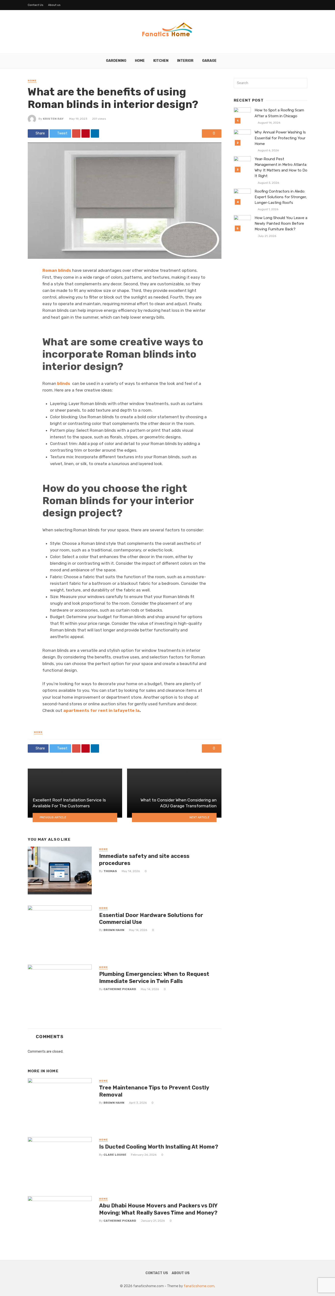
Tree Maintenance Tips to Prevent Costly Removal (154, 1091)
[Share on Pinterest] (85, 133)
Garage (209, 61)
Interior (185, 61)
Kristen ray (53, 118)
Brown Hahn (113, 930)
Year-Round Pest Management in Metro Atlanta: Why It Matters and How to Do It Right (281, 167)
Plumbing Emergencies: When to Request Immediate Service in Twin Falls (154, 977)
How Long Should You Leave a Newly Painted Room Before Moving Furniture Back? (281, 223)
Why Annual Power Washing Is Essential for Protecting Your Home (280, 138)
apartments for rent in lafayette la (101, 710)
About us (54, 5)
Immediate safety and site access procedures (144, 859)
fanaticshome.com (199, 1286)
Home (140, 61)
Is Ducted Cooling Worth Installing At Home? (158, 1147)
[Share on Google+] (76, 133)
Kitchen (160, 61)
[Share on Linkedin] (95, 133)
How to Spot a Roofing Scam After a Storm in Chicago (279, 113)
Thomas (110, 871)
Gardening (116, 61)
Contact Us (35, 5)
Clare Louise (114, 1154)
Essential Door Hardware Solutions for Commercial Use (151, 918)
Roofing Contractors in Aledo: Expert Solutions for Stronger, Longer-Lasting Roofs (281, 197)
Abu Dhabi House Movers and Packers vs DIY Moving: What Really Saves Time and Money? (158, 1209)
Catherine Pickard (119, 989)
